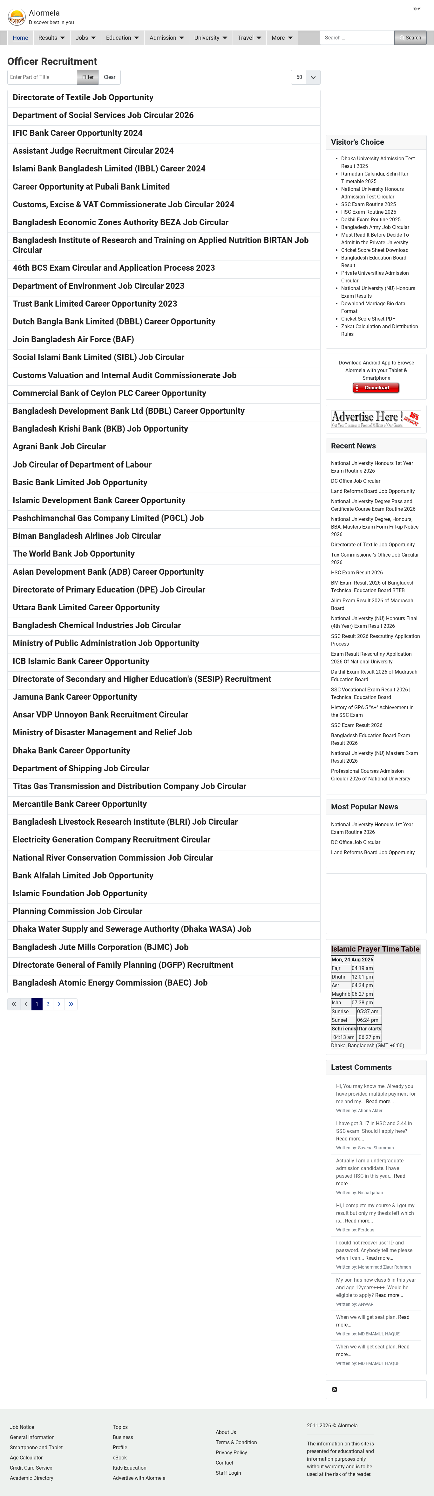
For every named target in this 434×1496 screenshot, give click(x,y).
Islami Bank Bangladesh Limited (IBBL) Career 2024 (109, 168)
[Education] (135, 38)
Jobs (82, 38)
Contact (224, 1463)
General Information (32, 1437)
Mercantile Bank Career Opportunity (80, 804)
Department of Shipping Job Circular (81, 768)
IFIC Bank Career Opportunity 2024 (78, 133)
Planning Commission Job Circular (77, 911)
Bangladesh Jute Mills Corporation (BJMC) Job (101, 947)
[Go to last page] (71, 1004)
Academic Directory (31, 1478)
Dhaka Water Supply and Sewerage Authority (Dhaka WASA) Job (132, 929)
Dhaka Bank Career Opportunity (71, 750)
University (207, 38)
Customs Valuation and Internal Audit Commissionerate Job (125, 375)
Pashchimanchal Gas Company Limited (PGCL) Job (108, 518)
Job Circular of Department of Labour (82, 464)
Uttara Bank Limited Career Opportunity (86, 607)
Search (413, 38)
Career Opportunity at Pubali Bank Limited (91, 186)
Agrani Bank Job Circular (59, 446)
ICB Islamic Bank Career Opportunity (81, 661)
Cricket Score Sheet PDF (368, 319)
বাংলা (417, 9)
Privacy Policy (231, 1453)
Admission (163, 38)
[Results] (61, 38)
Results (47, 38)
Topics (120, 1427)
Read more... (380, 1101)
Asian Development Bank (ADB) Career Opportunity (108, 572)
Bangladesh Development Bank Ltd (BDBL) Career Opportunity (129, 411)
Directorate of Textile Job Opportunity (83, 97)
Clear (109, 77)
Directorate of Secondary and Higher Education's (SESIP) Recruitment (142, 679)
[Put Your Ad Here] (376, 419)
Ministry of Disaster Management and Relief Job (102, 732)
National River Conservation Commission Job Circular (113, 857)
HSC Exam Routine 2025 (368, 212)
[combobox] (357, 38)
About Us (226, 1432)
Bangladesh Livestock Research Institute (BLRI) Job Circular (125, 822)
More (278, 38)
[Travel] (257, 38)
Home (20, 38)
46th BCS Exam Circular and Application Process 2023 (114, 268)
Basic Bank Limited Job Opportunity (80, 482)
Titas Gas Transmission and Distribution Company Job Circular (129, 786)
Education (118, 38)
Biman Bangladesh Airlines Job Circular (87, 536)
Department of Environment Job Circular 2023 (99, 286)
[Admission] (180, 38)
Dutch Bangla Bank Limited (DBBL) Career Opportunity (114, 321)
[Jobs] (92, 38)
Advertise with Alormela (139, 1478)
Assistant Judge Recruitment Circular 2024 (93, 151)
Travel (246, 38)
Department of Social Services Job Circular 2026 (103, 115)
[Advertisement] (164, 1106)
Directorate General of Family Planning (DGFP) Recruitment (123, 965)
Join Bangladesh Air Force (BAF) (73, 339)
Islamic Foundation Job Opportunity (80, 893)
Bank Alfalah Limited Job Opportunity (83, 875)
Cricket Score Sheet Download (375, 250)
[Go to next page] (58, 1004)
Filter (87, 77)
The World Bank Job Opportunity (74, 553)
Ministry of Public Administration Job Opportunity (106, 643)
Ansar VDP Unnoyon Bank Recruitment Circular (100, 714)
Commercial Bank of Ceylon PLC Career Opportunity (109, 393)
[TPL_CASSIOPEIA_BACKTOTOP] (423, 1484)
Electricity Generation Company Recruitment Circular (111, 839)
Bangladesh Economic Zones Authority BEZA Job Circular (120, 222)
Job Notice (22, 1427)
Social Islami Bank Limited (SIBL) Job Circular (98, 357)
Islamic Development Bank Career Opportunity (99, 500)
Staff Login (228, 1473)
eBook (120, 1458)
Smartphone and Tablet (36, 1447)
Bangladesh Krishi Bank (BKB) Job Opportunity (100, 428)
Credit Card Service (31, 1468)
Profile (120, 1447)
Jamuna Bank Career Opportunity (75, 697)
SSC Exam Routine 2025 (368, 204)
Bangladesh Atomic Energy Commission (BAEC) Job (110, 982)
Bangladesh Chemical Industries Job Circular (97, 625)
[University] (223, 38)
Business (123, 1437)
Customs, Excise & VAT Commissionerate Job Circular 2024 (123, 204)
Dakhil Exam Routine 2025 (371, 220)
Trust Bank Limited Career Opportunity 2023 (95, 303)
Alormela (44, 13)
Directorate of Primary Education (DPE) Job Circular (109, 589)
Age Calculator (26, 1458)
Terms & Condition (236, 1442)
